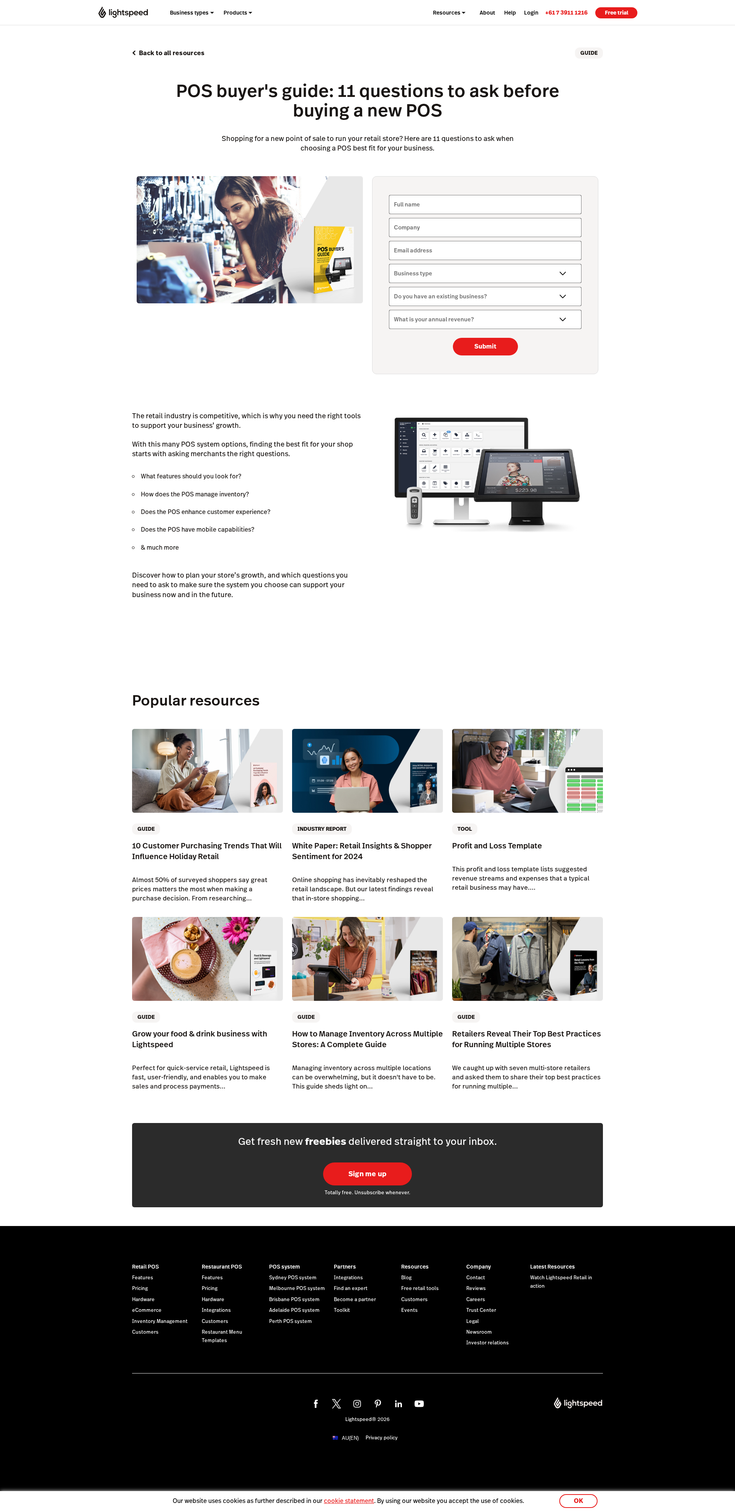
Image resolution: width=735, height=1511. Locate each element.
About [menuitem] (487, 12)
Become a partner (355, 1299)
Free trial (616, 12)
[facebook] (315, 1403)
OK (578, 1500)
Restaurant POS (222, 1266)
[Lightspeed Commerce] (123, 12)
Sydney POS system (293, 1277)
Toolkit (342, 1310)
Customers (145, 1332)
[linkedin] (398, 1403)
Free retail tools (420, 1288)
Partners (345, 1266)
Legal (472, 1321)
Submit (485, 346)
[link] (566, 12)
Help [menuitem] (510, 12)
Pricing (140, 1288)
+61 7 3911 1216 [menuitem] (566, 12)
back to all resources (172, 53)
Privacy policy (382, 1437)
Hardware (143, 1299)
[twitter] (336, 1403)
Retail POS (145, 1266)
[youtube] (419, 1403)
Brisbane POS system (294, 1299)
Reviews (476, 1288)
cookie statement (349, 1500)
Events (409, 1310)
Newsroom (479, 1332)
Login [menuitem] (531, 12)
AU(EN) (350, 1438)
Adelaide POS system (294, 1310)
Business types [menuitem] (189, 12)
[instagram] (357, 1403)
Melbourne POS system (297, 1288)
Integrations (216, 1310)
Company (478, 1266)
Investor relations (487, 1342)
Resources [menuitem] (447, 12)
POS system (284, 1266)
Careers (475, 1299)
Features (142, 1277)
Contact (475, 1277)
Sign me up (367, 1174)
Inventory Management (160, 1321)
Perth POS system (290, 1321)
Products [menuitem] (235, 12)
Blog (406, 1277)
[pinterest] (377, 1403)
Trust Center (481, 1310)
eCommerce (147, 1310)
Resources (415, 1266)
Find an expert (351, 1288)
